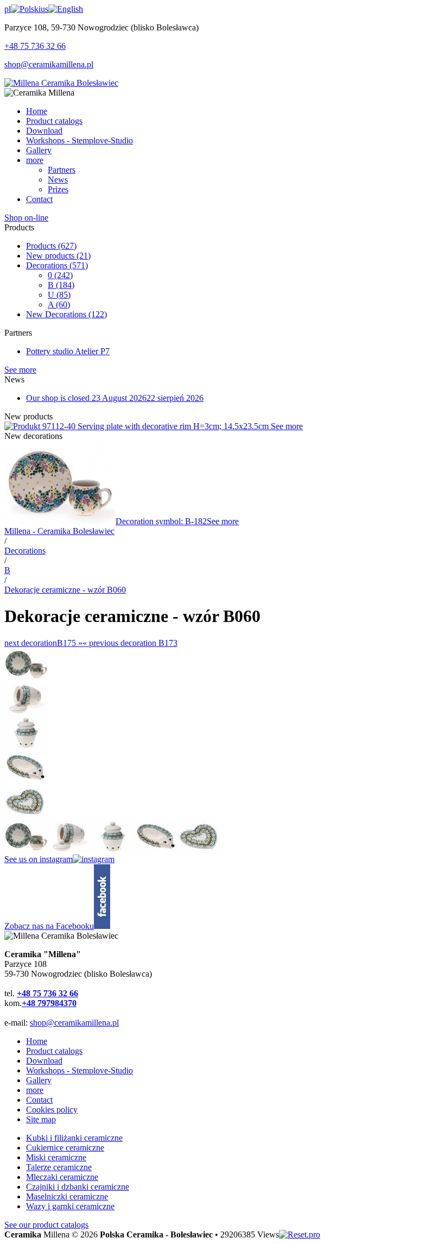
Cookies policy (52, 1109)
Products (51, 245)
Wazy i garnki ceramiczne (70, 1206)
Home (36, 1041)
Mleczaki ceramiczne (62, 1177)
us (44, 9)
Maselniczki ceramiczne (67, 1196)
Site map (41, 1119)
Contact (39, 1099)
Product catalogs (54, 1050)
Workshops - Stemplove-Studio (79, 1070)
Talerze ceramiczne (59, 1167)
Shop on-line (26, 217)
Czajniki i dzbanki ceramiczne (77, 1186)
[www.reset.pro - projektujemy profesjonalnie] (299, 1234)
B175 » (43, 643)
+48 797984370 (49, 1003)
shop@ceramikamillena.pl (48, 64)
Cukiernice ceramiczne (65, 1147)
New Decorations (66, 314)
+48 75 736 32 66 (35, 46)
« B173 (129, 643)
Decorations (57, 265)
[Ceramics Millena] (61, 82)
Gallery (39, 1080)
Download (44, 1060)
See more (20, 369)
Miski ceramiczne (56, 1157)
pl (7, 9)
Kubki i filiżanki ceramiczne (74, 1137)
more (34, 1090)
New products (58, 255)
